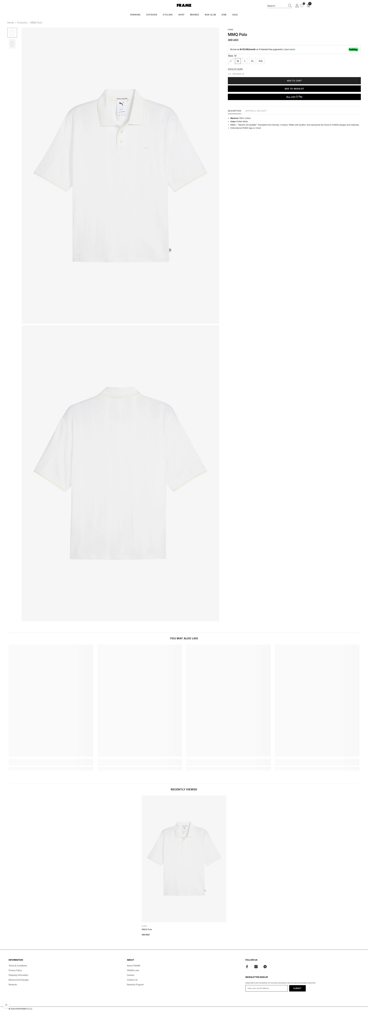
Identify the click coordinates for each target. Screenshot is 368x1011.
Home (10, 22)
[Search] (279, 6)
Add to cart (294, 80)
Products (22, 22)
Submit (297, 988)
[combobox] (276, 6)
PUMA (230, 29)
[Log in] (297, 5)
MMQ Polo (147, 929)
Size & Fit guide (235, 69)
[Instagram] (256, 966)
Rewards (13, 984)
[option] (12, 32)
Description (234, 111)
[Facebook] (247, 966)
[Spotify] (265, 966)
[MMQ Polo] (184, 859)
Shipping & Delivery (256, 111)
